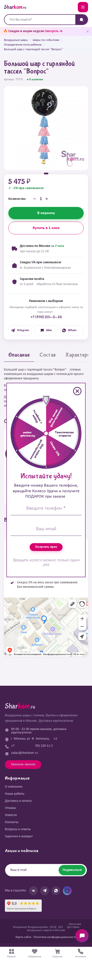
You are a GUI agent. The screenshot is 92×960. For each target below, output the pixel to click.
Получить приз (46, 547)
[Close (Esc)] (77, 391)
